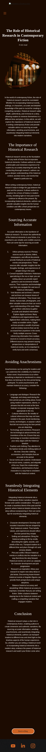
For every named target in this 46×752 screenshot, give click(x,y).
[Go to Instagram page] (33, 746)
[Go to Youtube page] (14, 746)
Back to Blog (23, 731)
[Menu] (5, 13)
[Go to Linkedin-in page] (24, 746)
